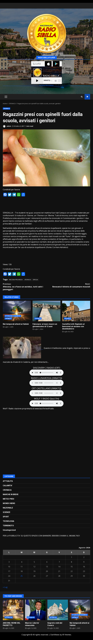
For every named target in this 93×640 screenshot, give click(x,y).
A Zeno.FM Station (47, 85)
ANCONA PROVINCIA (16, 280)
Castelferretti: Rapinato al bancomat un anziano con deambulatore (76, 311)
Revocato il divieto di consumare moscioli (71, 285)
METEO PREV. (8, 499)
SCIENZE (6, 512)
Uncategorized (9, 530)
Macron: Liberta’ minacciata (35, 610)
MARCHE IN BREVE (10, 494)
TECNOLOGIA (8, 521)
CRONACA (7, 108)
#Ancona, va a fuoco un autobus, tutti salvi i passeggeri (23, 287)
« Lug (5, 587)
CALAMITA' (17, 316)
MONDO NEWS (9, 503)
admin (8, 126)
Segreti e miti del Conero (57, 610)
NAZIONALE (8, 508)
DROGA (35, 280)
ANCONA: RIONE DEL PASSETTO (13, 610)
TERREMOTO (8, 526)
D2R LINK (87, 97)
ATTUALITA (8, 316)
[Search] (82, 97)
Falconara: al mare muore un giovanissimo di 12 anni (47, 311)
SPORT (6, 517)
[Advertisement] (46, 204)
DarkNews (54, 634)
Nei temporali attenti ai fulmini (17, 311)
